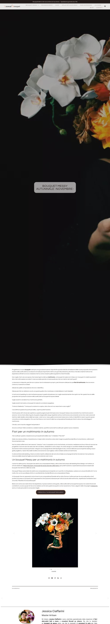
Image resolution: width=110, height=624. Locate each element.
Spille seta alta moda (69, 5)
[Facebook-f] (55, 578)
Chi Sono (98, 5)
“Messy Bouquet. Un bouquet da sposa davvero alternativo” (41, 465)
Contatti (99, 7)
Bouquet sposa (31, 5)
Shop (57, 5)
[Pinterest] (52, 578)
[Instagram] (49, 578)
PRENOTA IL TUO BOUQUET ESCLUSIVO (50, 492)
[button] (14, 533)
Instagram (94, 486)
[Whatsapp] (61, 578)
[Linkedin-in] (58, 578)
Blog (92, 7)
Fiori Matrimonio (86, 5)
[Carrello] (104, 6)
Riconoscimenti (47, 5)
